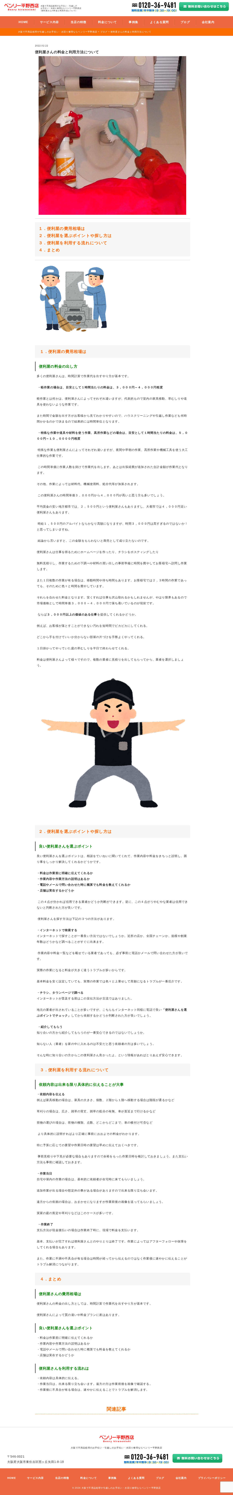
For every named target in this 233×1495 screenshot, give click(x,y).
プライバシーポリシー (212, 1477)
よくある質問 (159, 22)
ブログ (185, 22)
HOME (23, 22)
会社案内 (208, 22)
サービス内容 (49, 22)
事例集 (133, 22)
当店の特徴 (78, 22)
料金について (107, 22)
